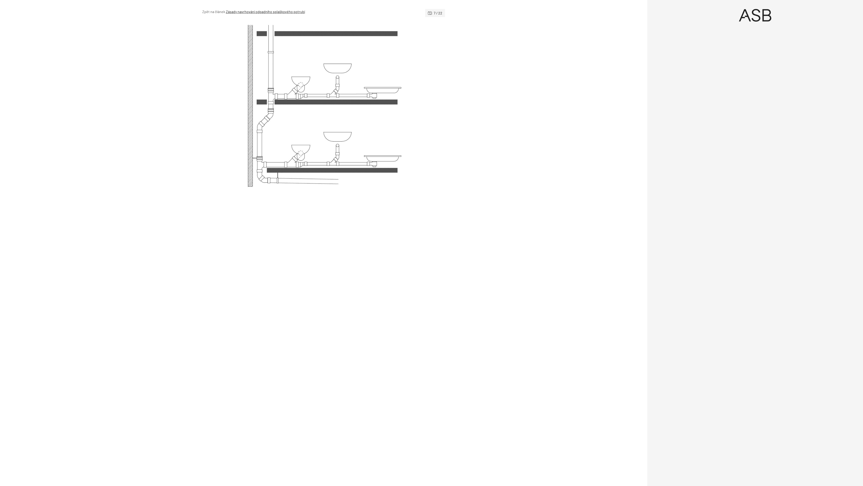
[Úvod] (755, 15)
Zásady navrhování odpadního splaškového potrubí (265, 11)
